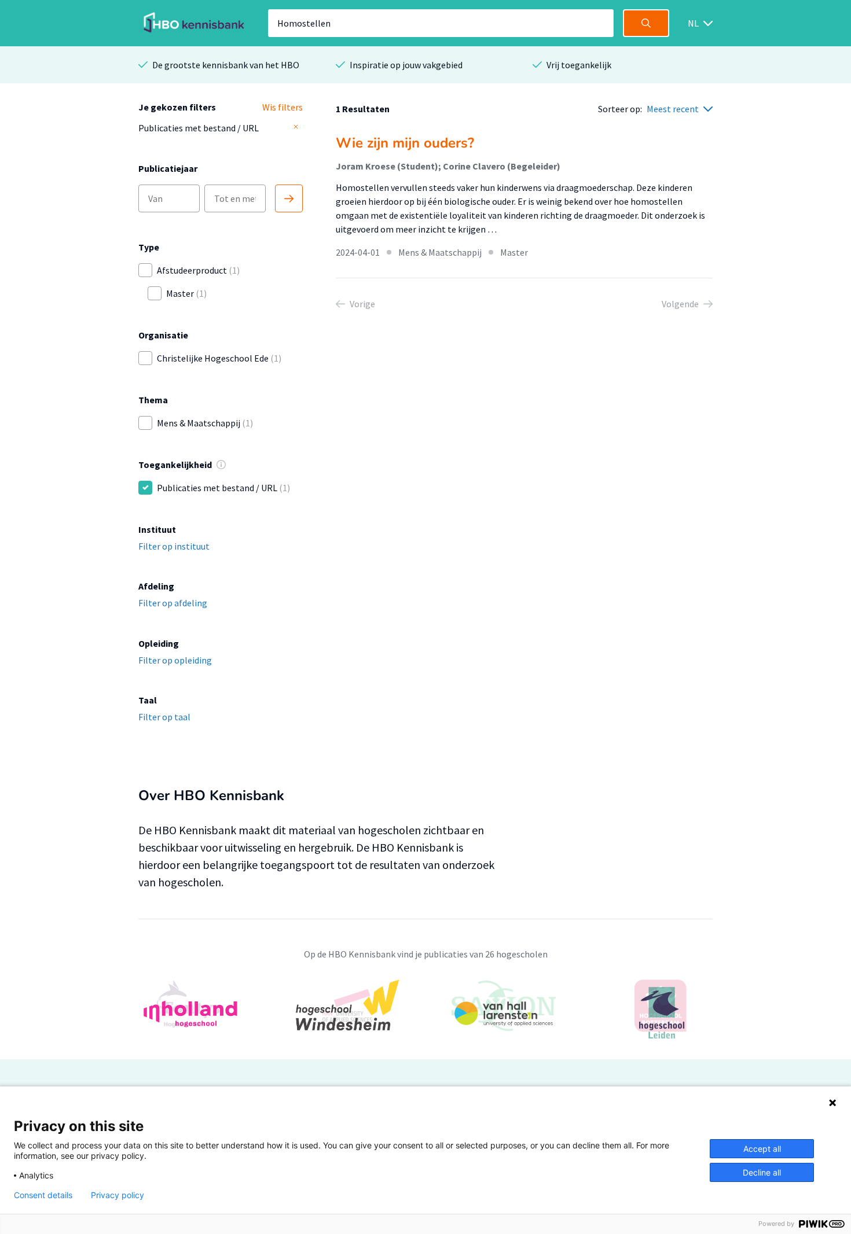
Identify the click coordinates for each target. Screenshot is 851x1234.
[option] (425, 1012)
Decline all (762, 1172)
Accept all (762, 1149)
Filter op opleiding (175, 660)
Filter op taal (164, 717)
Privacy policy (117, 1195)
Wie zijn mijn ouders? (405, 143)
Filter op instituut (174, 546)
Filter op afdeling (172, 603)
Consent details (43, 1195)
